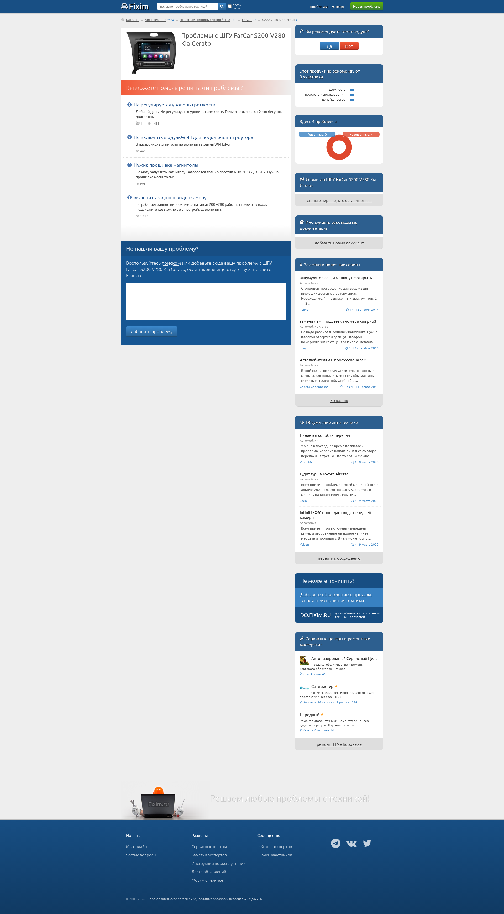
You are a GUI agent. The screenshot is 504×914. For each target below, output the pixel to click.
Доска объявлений (209, 871)
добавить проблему (151, 331)
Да (329, 46)
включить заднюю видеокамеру (170, 197)
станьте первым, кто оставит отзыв (339, 200)
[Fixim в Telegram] (335, 843)
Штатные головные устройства (205, 19)
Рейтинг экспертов (274, 846)
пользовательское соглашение (173, 899)
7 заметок (339, 400)
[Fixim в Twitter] (367, 843)
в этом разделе (238, 6)
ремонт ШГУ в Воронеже (339, 744)
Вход (339, 6)
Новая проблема (367, 6)
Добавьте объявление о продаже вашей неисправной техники (336, 597)
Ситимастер (322, 686)
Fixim (139, 6)
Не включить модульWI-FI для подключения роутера (193, 137)
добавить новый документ (339, 242)
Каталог (132, 19)
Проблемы (319, 6)
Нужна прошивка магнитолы (166, 164)
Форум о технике (207, 880)
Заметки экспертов (209, 854)
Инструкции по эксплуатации (219, 863)
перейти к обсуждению (339, 558)
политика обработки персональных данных (230, 899)
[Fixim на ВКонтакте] (351, 843)
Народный (309, 714)
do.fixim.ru (315, 615)
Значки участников (274, 854)
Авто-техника (155, 19)
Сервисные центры (209, 846)
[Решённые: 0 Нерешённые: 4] (339, 161)
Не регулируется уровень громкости (175, 104)
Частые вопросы (141, 854)
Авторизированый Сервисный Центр (345, 658)
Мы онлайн (136, 846)
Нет (349, 46)
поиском (171, 262)
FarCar (247, 19)
